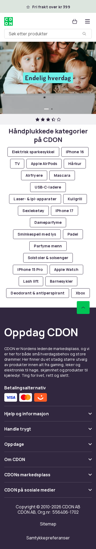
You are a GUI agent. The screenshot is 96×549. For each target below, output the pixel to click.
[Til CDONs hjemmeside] (9, 21)
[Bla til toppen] (83, 307)
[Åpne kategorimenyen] (87, 21)
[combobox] (48, 34)
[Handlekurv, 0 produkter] (74, 21)
